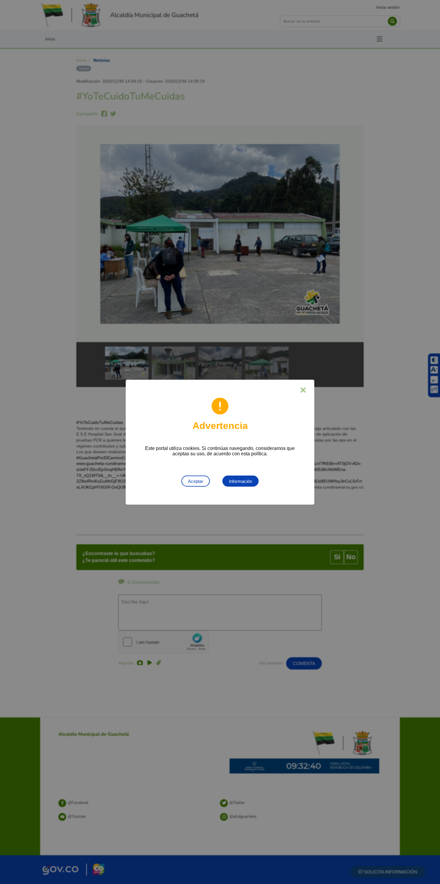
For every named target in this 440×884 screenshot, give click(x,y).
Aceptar (195, 480)
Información (240, 480)
